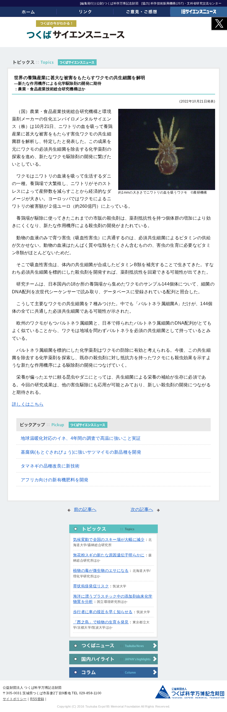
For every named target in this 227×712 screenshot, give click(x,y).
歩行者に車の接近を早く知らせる (103, 612)
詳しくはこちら (27, 404)
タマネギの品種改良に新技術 (50, 466)
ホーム (28, 11)
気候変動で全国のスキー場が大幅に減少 (109, 539)
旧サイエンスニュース (198, 11)
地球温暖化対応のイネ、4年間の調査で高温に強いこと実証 (81, 438)
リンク (85, 11)
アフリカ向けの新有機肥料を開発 (55, 479)
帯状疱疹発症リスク (91, 586)
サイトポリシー (15, 699)
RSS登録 (37, 699)
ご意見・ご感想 (142, 11)
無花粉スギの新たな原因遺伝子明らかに (109, 555)
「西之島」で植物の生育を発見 (100, 622)
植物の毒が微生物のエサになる (100, 570)
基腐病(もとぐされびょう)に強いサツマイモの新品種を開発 (81, 452)
